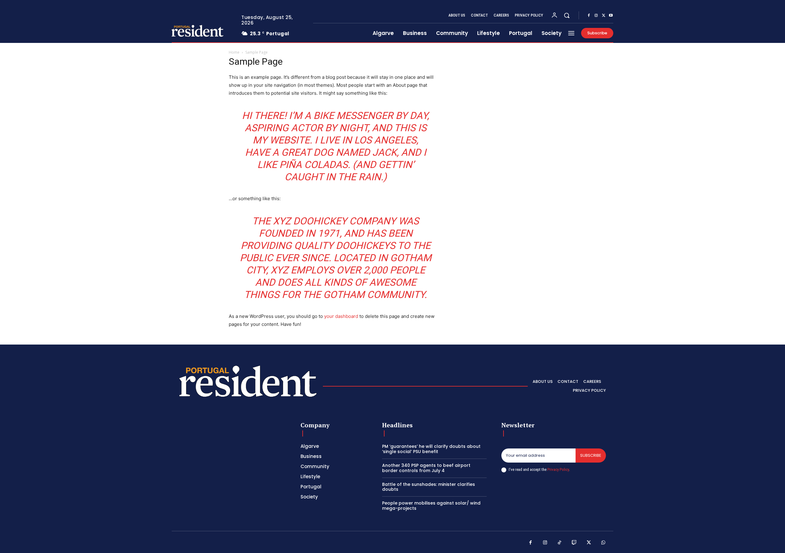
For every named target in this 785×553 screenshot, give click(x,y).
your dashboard (341, 316)
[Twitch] (574, 543)
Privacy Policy (558, 469)
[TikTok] (559, 543)
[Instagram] (596, 15)
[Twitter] (603, 15)
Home (234, 52)
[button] (566, 15)
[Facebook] (588, 15)
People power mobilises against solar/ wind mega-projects (431, 505)
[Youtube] (611, 15)
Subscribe (590, 455)
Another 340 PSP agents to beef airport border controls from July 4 (426, 468)
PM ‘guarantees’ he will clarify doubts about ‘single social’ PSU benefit (431, 449)
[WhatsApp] (603, 543)
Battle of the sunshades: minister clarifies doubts (428, 487)
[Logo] (191, 31)
